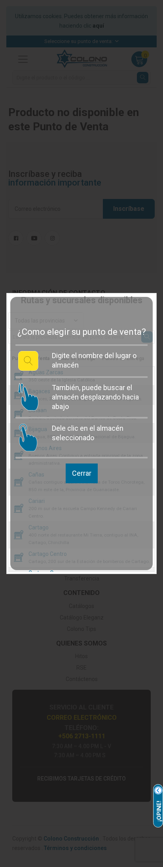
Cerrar (81, 473)
